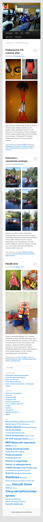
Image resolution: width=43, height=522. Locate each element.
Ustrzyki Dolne (22, 484)
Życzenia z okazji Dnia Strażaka (15, 377)
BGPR (27, 33)
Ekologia (34, 427)
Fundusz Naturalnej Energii (15, 433)
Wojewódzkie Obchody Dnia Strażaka (17, 375)
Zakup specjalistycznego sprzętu (19, 148)
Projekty (24, 144)
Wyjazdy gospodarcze (12, 412)
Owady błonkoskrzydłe (17, 448)
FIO (7, 430)
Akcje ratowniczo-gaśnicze (14, 393)
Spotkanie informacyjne (23, 473)
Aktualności (9, 33)
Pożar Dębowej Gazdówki (13, 382)
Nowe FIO (14, 446)
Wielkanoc (9, 488)
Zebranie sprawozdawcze (13, 499)
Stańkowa (12, 477)
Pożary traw (32, 467)
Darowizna (26, 424)
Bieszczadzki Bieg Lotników (15, 422)
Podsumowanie (14, 454)
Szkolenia (9, 408)
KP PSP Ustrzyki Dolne (17, 438)
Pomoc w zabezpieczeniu (18, 464)
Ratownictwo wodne (28, 254)
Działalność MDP (11, 397)
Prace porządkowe (11, 470)
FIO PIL (12, 430)
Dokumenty (18, 37)
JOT (22, 33)
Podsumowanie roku (13, 458)
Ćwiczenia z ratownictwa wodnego (17, 159)
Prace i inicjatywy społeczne (14, 404)
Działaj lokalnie (13, 426)
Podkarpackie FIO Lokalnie (13, 146)
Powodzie (24, 146)
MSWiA (8, 446)
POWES (9, 467)
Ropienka (10, 473)
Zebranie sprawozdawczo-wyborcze (16, 501)
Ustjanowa (9, 485)
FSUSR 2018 (12, 263)
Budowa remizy (11, 424)
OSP (16, 33)
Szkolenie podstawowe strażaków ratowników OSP (20, 481)
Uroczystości (10, 410)
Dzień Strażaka (26, 427)
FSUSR (20, 254)
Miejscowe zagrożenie (24, 442)
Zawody (8, 414)
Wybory (15, 488)
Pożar (23, 467)
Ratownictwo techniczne (23, 470)
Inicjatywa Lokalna (29, 436)
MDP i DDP (9, 37)
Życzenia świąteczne (14, 504)
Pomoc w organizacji (17, 460)
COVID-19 (19, 424)
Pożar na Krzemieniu (12, 379)
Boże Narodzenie (30, 422)
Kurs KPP (31, 439)
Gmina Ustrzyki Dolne (15, 435)
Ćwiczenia (25, 252)
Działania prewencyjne (13, 402)
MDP (8, 442)
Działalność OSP (11, 399)
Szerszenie (23, 478)
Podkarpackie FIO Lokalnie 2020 (15, 51)
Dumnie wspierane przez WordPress (21, 512)
